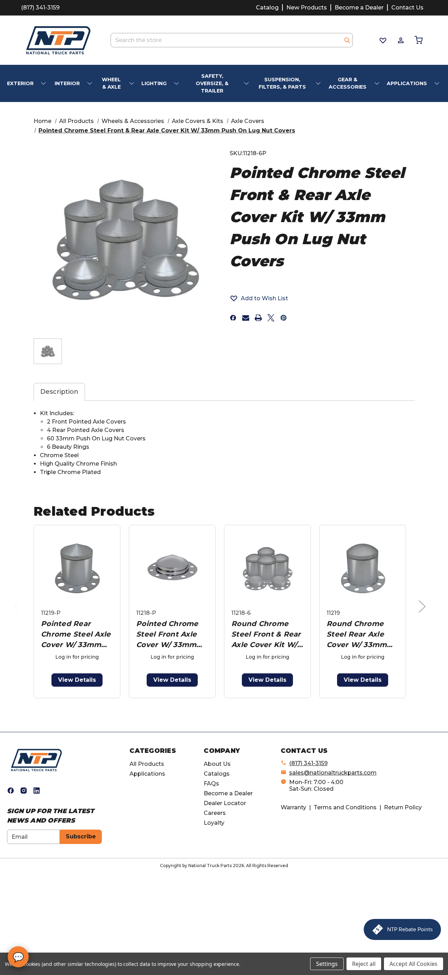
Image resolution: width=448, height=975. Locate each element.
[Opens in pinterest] (283, 317)
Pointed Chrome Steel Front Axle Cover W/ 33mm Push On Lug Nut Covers (168, 634)
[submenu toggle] (44, 83)
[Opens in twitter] (270, 317)
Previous (19, 613)
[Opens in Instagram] (23, 790)
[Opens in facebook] (233, 317)
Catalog (267, 7)
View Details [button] (77, 680)
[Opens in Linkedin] (36, 790)
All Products (147, 764)
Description (59, 392)
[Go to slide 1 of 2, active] (214, 702)
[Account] (400, 40)
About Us (217, 764)
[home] (36, 759)
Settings (327, 964)
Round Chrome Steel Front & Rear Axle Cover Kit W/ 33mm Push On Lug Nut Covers (266, 634)
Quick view (77, 568)
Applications (147, 773)
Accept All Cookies (414, 964)
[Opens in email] (245, 317)
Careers (215, 813)
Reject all (364, 964)
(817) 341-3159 (40, 7)
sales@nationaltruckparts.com (333, 772)
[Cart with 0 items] (418, 40)
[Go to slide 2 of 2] (225, 702)
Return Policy (403, 807)
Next (424, 613)
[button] (259, 298)
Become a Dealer (359, 7)
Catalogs (217, 773)
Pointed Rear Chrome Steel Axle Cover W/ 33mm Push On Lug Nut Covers (76, 634)
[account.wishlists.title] (382, 40)
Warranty (293, 807)
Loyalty (214, 822)
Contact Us (407, 7)
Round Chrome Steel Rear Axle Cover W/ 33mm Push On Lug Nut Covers (359, 634)
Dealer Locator (225, 803)
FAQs (211, 783)
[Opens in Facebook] (10, 790)
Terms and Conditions (345, 807)
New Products (306, 7)
